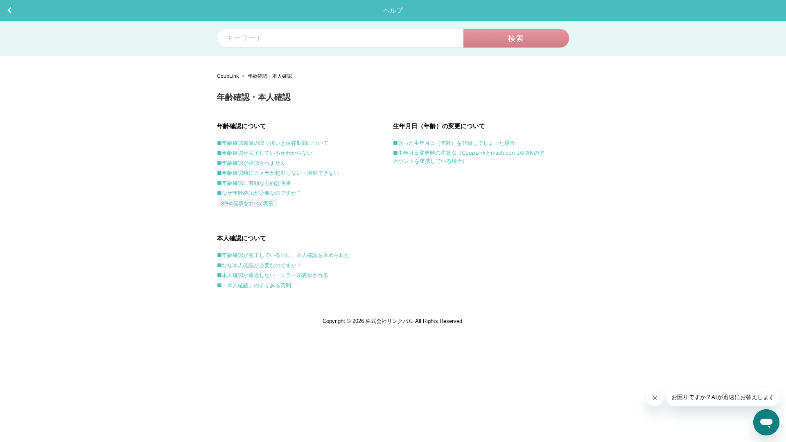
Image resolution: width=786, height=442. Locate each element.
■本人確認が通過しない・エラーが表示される (272, 275)
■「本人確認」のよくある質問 (254, 285)
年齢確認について (241, 126)
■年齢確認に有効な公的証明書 (254, 183)
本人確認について (241, 238)
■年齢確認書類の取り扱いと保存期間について (272, 143)
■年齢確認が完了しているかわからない (264, 152)
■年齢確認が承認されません (251, 163)
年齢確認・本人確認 (270, 76)
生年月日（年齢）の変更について (439, 126)
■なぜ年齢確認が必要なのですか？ (259, 192)
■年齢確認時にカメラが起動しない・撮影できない (278, 172)
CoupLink (228, 76)
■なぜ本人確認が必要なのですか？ (259, 265)
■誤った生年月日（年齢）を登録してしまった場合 (454, 143)
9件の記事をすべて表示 (247, 203)
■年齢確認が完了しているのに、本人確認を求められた (283, 255)
